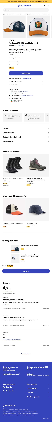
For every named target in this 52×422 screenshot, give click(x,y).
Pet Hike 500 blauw (32, 223)
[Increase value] (16, 63)
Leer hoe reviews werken (8, 293)
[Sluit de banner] (48, 2)
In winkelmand (26, 73)
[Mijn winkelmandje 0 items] (47, 5)
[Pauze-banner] (46, 2)
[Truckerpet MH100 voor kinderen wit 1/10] (14, 27)
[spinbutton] (13, 63)
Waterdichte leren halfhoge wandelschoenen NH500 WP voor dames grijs (36, 180)
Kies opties (26, 271)
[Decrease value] (10, 63)
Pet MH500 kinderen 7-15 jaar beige (13, 223)
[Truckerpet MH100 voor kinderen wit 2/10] (38, 27)
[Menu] (4, 5)
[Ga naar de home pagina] (24, 6)
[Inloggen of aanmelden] (44, 5)
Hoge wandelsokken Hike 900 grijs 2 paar (13, 179)
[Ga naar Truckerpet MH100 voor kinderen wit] (15, 249)
